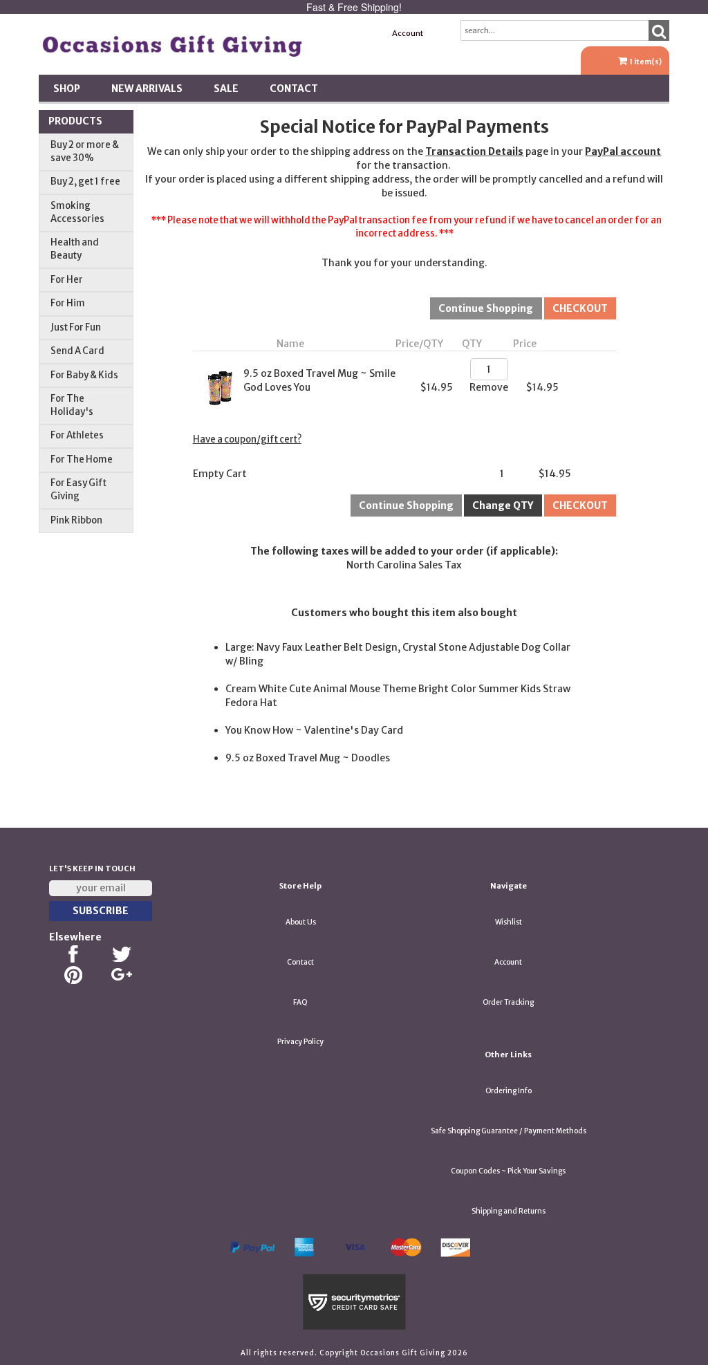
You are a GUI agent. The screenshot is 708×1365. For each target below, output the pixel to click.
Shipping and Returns (509, 1211)
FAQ (300, 1002)
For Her (66, 280)
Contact (294, 88)
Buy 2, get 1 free (85, 181)
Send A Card (77, 351)
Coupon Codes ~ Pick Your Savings (508, 1171)
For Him (67, 303)
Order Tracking (508, 1002)
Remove (488, 387)
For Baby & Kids (84, 375)
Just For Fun (75, 327)
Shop (66, 88)
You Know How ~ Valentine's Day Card (314, 730)
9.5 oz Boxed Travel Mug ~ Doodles (307, 758)
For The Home (81, 459)
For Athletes (77, 435)
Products (75, 121)
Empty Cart (220, 473)
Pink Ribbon (76, 520)
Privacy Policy (300, 1041)
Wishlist (508, 922)
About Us (301, 922)
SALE (226, 88)
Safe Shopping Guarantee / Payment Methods (508, 1130)
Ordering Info (508, 1090)
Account (407, 33)
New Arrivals (147, 88)
